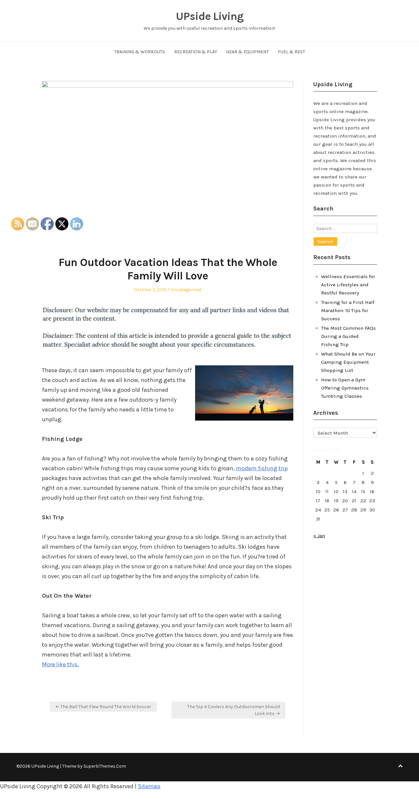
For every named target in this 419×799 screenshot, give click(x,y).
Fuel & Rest (291, 52)
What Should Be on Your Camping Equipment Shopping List (348, 362)
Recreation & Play (195, 52)
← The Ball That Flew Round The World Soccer (103, 706)
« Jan (319, 536)
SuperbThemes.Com (104, 766)
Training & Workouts (139, 52)
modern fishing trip (262, 468)
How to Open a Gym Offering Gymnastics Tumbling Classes (345, 388)
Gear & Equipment (247, 52)
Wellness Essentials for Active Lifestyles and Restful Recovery (348, 285)
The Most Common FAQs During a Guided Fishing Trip (348, 336)
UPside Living (210, 16)
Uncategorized (186, 289)
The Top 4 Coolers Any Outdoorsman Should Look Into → (233, 710)
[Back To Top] (400, 766)
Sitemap (149, 786)
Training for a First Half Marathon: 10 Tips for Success (347, 310)
